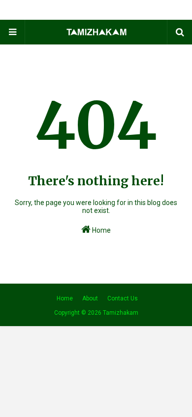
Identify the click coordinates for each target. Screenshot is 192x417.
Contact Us (122, 298)
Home (101, 230)
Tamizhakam (120, 312)
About (90, 298)
